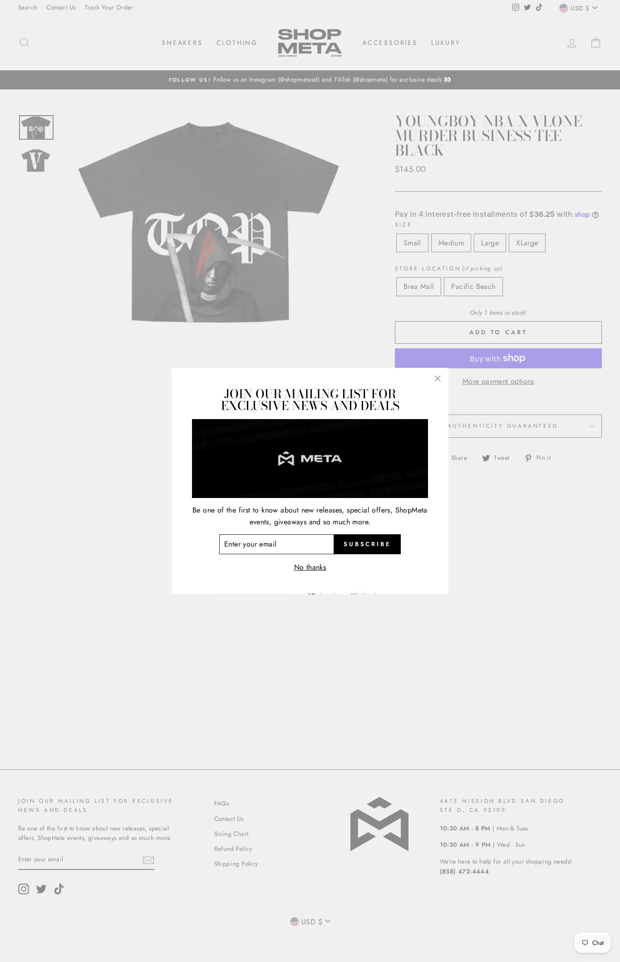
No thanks (310, 567)
